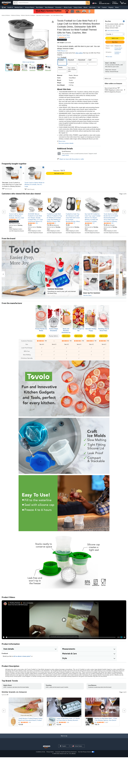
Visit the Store (87, 295)
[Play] (3, 637)
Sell (99, 7)
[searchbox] (52, 3)
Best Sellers (39, 7)
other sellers (79, 53)
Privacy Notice (50, 752)
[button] (3, 7)
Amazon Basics (29, 7)
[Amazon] (6, 2)
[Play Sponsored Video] (64, 707)
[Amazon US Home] (46, 747)
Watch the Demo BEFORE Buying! (18, 604)
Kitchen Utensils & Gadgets (28, 15)
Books (85, 7)
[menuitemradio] (121, 637)
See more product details (65, 143)
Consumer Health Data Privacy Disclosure (66, 752)
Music (117, 7)
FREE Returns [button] (61, 51)
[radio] (9, 67)
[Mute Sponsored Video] (40, 715)
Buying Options (53, 336)
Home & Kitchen (6, 15)
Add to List (108, 78)
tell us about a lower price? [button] (22, 656)
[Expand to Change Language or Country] (69, 746)
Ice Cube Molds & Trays (57, 15)
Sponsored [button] (4, 694)
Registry (111, 7)
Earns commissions (28, 602)
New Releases (49, 7)
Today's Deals (78, 7)
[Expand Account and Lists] (110, 3)
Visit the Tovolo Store (63, 35)
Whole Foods (68, 7)
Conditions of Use (40, 752)
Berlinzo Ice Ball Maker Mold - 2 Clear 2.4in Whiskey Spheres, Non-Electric (106, 719)
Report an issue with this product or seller (71, 159)
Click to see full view (28, 62)
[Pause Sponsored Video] (40, 711)
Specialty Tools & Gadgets (43, 15)
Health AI (10, 7)
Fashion (104, 7)
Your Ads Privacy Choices (84, 752)
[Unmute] (124, 637)
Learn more (65, 155)
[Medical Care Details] (23, 7)
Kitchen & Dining (15, 15)
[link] (34, 173)
